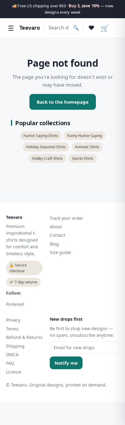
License (13, 372)
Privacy (13, 320)
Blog (54, 244)
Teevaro (29, 27)
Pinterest (15, 304)
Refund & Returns (24, 337)
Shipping (15, 346)
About (56, 226)
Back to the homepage (63, 102)
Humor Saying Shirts (40, 135)
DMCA (12, 354)
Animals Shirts (87, 146)
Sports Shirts (82, 158)
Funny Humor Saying (84, 135)
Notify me (66, 363)
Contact (57, 235)
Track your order (66, 218)
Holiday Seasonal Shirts (46, 146)
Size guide (60, 252)
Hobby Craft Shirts (47, 158)
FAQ (10, 363)
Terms (12, 329)
